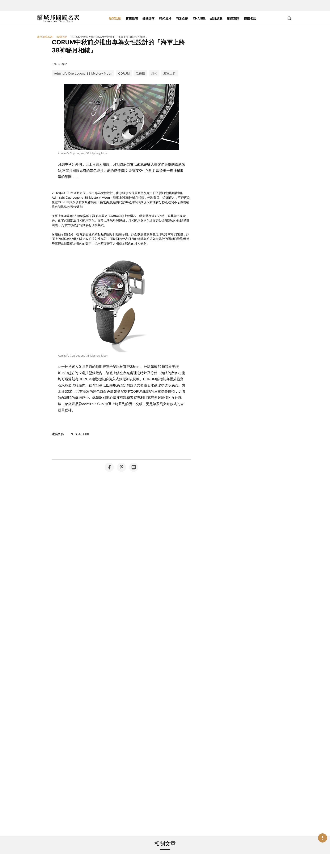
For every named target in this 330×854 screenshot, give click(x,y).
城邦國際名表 (45, 36)
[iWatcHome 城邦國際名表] (58, 18)
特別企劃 (182, 18)
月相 (154, 73)
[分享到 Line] (133, 467)
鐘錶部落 (148, 18)
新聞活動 (115, 18)
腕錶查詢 (233, 18)
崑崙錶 (140, 73)
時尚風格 (165, 18)
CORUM (124, 73)
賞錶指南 (132, 18)
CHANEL (199, 18)
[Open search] (289, 18)
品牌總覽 (216, 18)
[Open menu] (322, 838)
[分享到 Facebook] (109, 467)
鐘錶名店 (250, 18)
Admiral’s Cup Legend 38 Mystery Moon (83, 73)
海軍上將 (169, 73)
